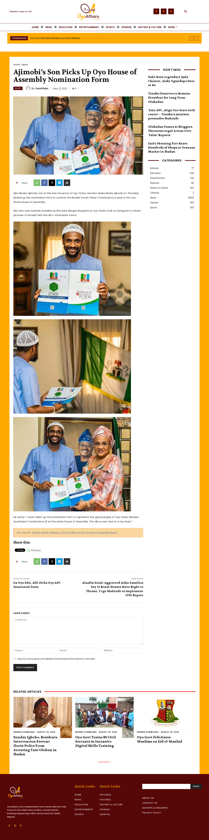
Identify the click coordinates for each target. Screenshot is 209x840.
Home (16, 64)
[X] (52, 182)
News (25, 64)
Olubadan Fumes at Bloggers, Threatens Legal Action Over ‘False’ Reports (170, 131)
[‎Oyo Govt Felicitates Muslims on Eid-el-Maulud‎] (166, 717)
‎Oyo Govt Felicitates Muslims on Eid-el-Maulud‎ (159, 739)
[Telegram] (59, 182)
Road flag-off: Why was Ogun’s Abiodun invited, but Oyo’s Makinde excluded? (71, 38)
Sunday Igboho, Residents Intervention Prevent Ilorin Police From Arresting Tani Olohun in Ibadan (35, 745)
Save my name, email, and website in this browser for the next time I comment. (56, 658)
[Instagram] (171, 11)
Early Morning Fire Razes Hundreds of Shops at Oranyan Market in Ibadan (171, 148)
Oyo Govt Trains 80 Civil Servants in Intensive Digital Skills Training (95, 741)
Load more (103, 762)
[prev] (191, 38)
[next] (197, 38)
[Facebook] (156, 11)
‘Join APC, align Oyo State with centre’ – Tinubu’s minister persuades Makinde (171, 114)
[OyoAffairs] (29, 88)
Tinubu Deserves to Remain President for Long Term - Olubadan (169, 98)
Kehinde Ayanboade (24, 732)
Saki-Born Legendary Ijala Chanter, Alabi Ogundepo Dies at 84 (171, 81)
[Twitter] (164, 11)
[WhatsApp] (37, 182)
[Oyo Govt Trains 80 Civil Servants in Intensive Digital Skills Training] (104, 717)
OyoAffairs (41, 88)
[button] (186, 12)
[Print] (67, 182)
